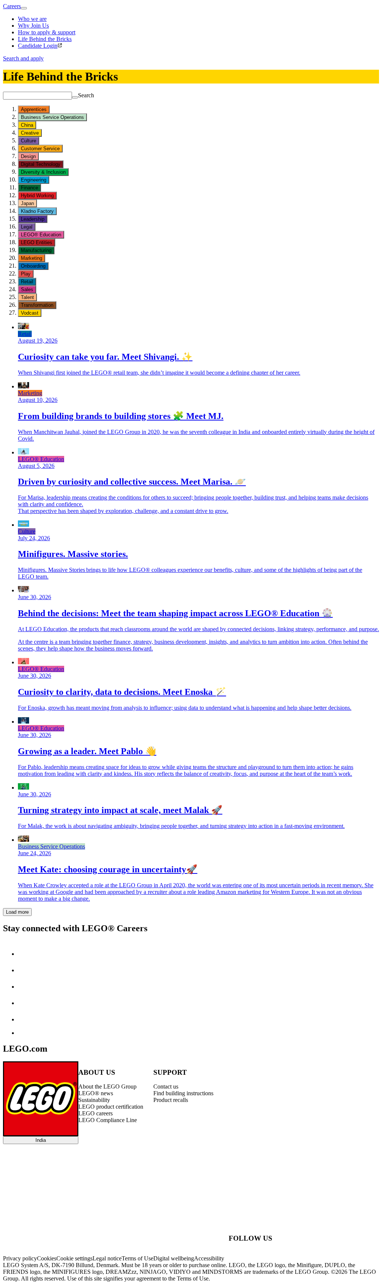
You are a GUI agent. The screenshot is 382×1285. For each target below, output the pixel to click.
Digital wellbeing (173, 1258)
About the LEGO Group (107, 1086)
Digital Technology (40, 164)
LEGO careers (95, 1113)
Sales (27, 289)
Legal (26, 227)
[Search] (75, 97)
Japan (27, 203)
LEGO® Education (41, 234)
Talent (27, 297)
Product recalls (170, 1100)
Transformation (37, 305)
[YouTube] (25, 1003)
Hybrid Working (37, 195)
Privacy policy (20, 1258)
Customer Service (40, 148)
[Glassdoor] (25, 1019)
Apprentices (34, 109)
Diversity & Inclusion (43, 172)
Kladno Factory (37, 211)
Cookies (46, 1258)
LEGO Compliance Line (107, 1120)
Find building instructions (183, 1093)
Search (86, 95)
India (40, 1140)
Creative (30, 133)
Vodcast (29, 313)
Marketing (31, 258)
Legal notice (107, 1258)
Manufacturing (36, 250)
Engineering (33, 180)
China (27, 125)
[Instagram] (25, 970)
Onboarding (33, 266)
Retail (27, 281)
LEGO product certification (110, 1106)
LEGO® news (95, 1093)
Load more (17, 912)
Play (26, 274)
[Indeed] (24, 1033)
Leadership (32, 219)
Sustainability (94, 1100)
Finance (29, 187)
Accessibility (209, 1258)
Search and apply (23, 58)
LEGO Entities (36, 242)
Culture (28, 141)
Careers (12, 6)
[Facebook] (25, 986)
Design (28, 156)
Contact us (165, 1086)
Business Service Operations (52, 117)
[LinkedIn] (25, 954)
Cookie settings (74, 1258)
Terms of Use (137, 1258)
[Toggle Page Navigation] (24, 8)
